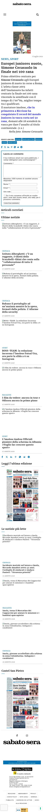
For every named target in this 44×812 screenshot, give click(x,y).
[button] (34, 13)
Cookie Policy (12, 797)
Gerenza (34, 797)
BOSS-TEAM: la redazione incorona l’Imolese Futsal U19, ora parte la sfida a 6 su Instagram (20, 354)
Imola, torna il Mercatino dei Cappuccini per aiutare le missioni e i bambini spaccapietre (21, 613)
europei (18, 139)
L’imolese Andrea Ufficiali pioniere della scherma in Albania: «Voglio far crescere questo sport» (22, 443)
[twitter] (4, 147)
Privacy (33, 793)
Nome (6, 184)
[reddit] (18, 147)
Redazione (12, 793)
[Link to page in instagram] (27, 735)
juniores (39, 139)
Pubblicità (10, 800)
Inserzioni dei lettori (24, 800)
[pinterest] (11, 147)
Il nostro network (23, 774)
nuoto (4, 142)
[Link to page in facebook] (17, 735)
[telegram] (21, 147)
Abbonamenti (23, 793)
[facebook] (1, 147)
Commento (8, 163)
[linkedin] (8, 147)
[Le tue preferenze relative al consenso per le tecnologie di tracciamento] (40, 808)
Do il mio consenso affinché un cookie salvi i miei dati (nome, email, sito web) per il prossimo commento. (21, 197)
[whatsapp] (14, 147)
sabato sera (12, 142)
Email (6, 188)
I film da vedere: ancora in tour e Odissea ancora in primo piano (21, 399)
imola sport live (28, 139)
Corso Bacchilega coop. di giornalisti (21, 777)
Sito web (7, 192)
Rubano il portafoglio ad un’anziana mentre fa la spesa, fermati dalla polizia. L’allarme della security (20, 307)
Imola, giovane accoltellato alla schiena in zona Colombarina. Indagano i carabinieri (22, 655)
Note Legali (24, 797)
